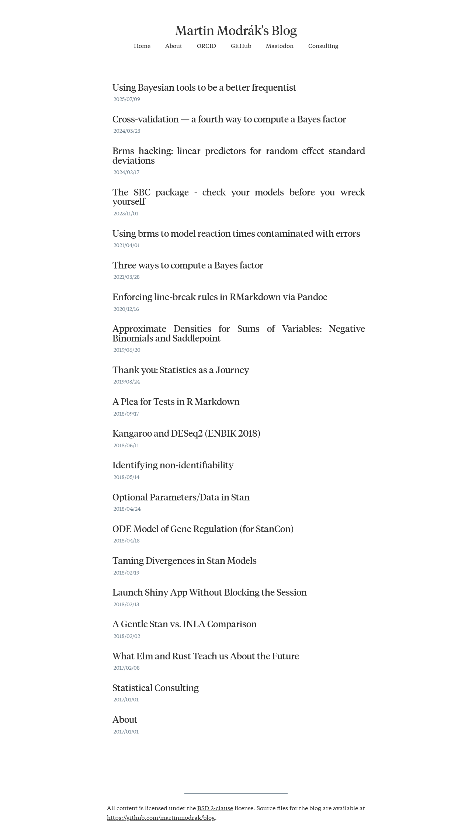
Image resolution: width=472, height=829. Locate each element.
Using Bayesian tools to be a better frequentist (204, 87)
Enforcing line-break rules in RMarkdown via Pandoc (219, 296)
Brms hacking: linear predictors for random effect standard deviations (238, 155)
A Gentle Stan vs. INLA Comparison (184, 623)
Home (142, 45)
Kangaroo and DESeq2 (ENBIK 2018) (186, 433)
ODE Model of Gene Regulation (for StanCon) (203, 528)
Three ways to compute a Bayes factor (187, 265)
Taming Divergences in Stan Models (184, 560)
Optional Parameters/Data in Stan (181, 497)
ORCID (206, 45)
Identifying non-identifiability (173, 465)
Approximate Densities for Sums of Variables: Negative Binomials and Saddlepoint (238, 333)
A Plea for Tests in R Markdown (176, 401)
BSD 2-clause (215, 807)
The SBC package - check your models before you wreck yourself (238, 196)
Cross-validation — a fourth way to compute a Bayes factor (229, 119)
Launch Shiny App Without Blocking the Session (209, 592)
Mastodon (280, 45)
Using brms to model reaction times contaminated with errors (236, 233)
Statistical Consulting (155, 687)
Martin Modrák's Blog (236, 30)
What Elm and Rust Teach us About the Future (205, 656)
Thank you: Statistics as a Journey (180, 369)
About (173, 45)
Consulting (323, 45)
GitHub (241, 45)
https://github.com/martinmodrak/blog (161, 817)
